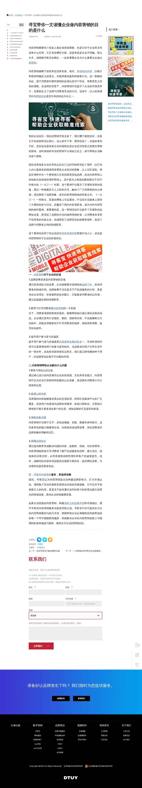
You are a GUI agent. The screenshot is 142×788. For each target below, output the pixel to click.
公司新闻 (104, 731)
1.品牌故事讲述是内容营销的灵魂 (17, 35)
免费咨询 (61, 698)
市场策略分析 (60, 735)
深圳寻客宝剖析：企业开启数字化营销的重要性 (121, 104)
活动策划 (60, 740)
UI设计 (59, 748)
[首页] (71, 778)
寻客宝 (40, 544)
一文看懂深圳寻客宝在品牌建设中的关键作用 (92, 551)
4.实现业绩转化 (13, 55)
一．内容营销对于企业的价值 (16, 32)
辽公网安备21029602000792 (100, 766)
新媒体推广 (38, 740)
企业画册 (60, 752)
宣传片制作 (82, 740)
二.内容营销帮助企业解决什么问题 (16, 44)
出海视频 (82, 731)
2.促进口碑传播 (13, 50)
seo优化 (38, 744)
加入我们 (126, 740)
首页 (11, 15)
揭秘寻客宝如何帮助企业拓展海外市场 (121, 108)
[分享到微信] (39, 540)
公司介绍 (126, 731)
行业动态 (18, 15)
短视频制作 (82, 735)
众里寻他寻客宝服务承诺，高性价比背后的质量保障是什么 (121, 120)
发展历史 (126, 735)
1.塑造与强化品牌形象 (15, 47)
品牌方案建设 (60, 731)
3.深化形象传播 (13, 53)
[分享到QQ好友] (50, 540)
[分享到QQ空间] (45, 540)
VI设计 (60, 744)
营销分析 (104, 735)
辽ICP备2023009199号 (73, 766)
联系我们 (81, 698)
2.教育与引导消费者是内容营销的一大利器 (17, 38)
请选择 (33, 615)
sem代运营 (38, 748)
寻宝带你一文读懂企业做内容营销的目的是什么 (121, 112)
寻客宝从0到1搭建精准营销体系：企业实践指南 (121, 116)
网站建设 (37, 735)
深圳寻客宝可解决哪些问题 (48, 551)
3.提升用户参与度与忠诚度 (16, 41)
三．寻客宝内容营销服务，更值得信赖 (16, 58)
